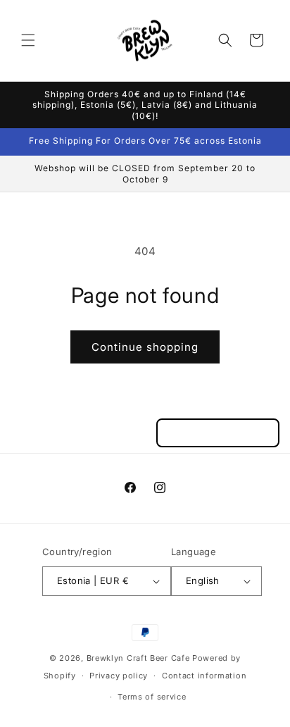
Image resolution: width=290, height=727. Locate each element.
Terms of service (152, 697)
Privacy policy (118, 676)
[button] (28, 40)
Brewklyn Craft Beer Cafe (138, 658)
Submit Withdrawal (218, 433)
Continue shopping (145, 347)
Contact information (204, 676)
